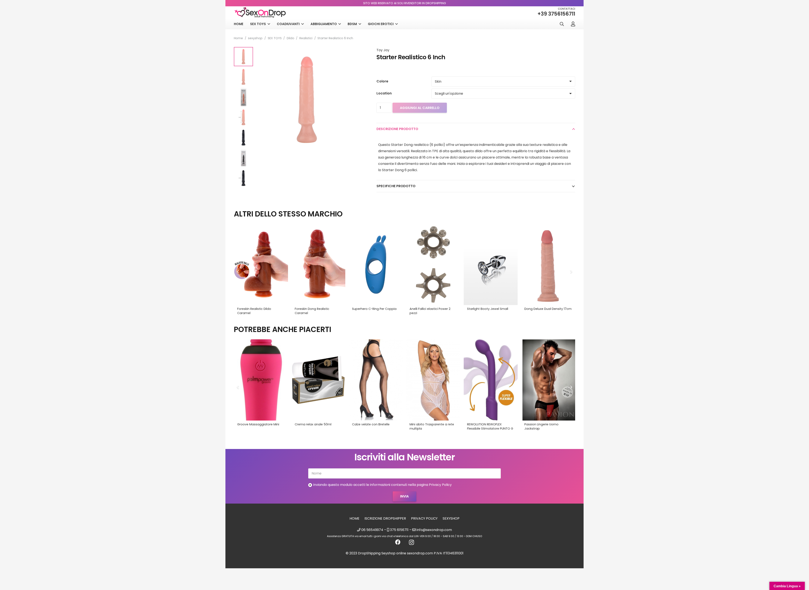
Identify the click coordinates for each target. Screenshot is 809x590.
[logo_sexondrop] (260, 12)
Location (384, 93)
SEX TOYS (275, 38)
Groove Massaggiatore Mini (258, 424)
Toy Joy (382, 50)
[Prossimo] (571, 272)
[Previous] (238, 272)
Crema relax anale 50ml (313, 424)
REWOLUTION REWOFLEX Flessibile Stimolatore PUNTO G (490, 426)
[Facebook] (397, 542)
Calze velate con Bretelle (371, 424)
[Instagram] (411, 542)
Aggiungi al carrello (419, 107)
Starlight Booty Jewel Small (487, 309)
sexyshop (255, 38)
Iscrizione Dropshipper (385, 518)
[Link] (573, 23)
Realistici (305, 38)
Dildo (290, 38)
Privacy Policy (424, 518)
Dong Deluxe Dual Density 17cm (548, 309)
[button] (561, 24)
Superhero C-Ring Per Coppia (374, 309)
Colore (382, 81)
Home (238, 38)
